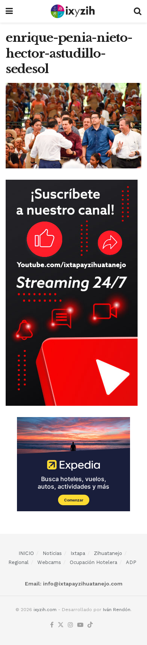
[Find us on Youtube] (80, 625)
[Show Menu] (9, 11)
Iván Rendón (116, 609)
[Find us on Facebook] (52, 625)
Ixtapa (77, 553)
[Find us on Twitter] (61, 625)
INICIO (26, 553)
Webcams (49, 562)
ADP (131, 562)
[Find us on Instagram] (70, 625)
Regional (18, 562)
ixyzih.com (45, 609)
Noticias (52, 553)
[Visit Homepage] (73, 11)
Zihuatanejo (108, 553)
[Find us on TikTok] (90, 625)
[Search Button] (137, 11)
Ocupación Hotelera (93, 562)
